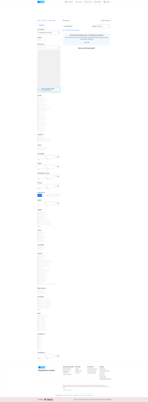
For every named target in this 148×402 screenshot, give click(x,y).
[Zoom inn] (58, 79)
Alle (40, 195)
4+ (54, 195)
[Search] (58, 47)
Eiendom (44, 20)
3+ (50, 195)
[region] (48, 68)
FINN (38, 20)
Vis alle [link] (38, 226)
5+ (58, 195)
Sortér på (94, 26)
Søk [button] (58, 157)
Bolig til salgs (52, 20)
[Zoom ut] (58, 83)
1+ (43, 195)
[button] (41, 25)
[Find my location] (58, 75)
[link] (71, 30)
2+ (47, 195)
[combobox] (48, 32)
